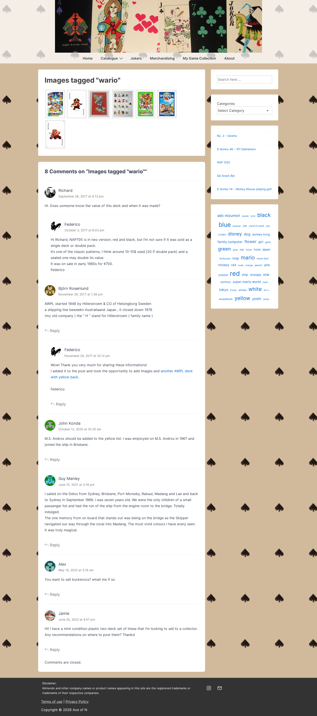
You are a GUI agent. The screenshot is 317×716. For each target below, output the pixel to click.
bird (253, 216)
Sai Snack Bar (226, 175)
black (264, 215)
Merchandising (162, 58)
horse (249, 249)
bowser (237, 226)
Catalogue (109, 58)
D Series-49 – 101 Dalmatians (236, 149)
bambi (245, 216)
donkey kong (261, 234)
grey (235, 249)
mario (248, 257)
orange (249, 265)
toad (265, 282)
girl (260, 242)
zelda (266, 299)
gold (267, 242)
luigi (235, 258)
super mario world (247, 282)
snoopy (255, 275)
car (245, 225)
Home (88, 58)
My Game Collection (199, 58)
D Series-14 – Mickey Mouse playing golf (244, 189)
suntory (225, 282)
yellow (242, 298)
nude (240, 265)
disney (235, 234)
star (266, 274)
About (229, 58)
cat (268, 225)
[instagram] (209, 688)
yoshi (256, 298)
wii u (266, 290)
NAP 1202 (223, 162)
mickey (223, 265)
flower (250, 241)
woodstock (226, 299)
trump (233, 290)
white (255, 289)
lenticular (225, 258)
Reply (55, 330)
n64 (233, 265)
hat (242, 249)
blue (225, 224)
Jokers (136, 58)
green (224, 249)
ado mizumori (228, 215)
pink (267, 265)
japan (266, 249)
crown (222, 234)
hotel (257, 249)
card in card (256, 225)
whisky (242, 290)
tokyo (223, 290)
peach (258, 265)
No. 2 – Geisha (227, 135)
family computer (230, 242)
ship (245, 275)
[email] (220, 688)
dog (247, 234)
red (235, 273)
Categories (226, 103)
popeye (223, 274)
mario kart (262, 258)
